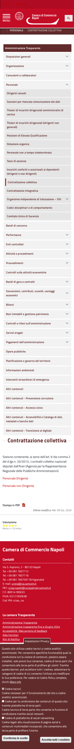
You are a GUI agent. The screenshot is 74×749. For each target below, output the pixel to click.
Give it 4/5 (12, 525)
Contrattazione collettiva (22, 182)
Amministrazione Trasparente (22, 48)
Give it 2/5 (7, 525)
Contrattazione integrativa (22, 191)
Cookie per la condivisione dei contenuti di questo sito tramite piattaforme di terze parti (34, 703)
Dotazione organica (18, 144)
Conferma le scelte (15, 738)
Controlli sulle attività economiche (26, 272)
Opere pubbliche (16, 351)
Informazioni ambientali (20, 370)
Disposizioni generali (18, 56)
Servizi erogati (14, 333)
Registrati (22, 4)
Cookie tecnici (13, 689)
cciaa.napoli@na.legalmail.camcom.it (29, 588)
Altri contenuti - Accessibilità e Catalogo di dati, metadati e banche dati (34, 419)
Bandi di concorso (16, 225)
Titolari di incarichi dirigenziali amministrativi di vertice (35, 112)
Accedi (6, 4)
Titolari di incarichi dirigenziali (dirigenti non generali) (33, 125)
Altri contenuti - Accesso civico (24, 408)
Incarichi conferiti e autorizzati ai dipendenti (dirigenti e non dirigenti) (33, 171)
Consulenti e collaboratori (21, 75)
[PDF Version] (23, 505)
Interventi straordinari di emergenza (27, 379)
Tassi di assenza (16, 161)
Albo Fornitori (11, 635)
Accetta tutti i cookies (56, 739)
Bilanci (10, 305)
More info (15, 682)
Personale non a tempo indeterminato (29, 152)
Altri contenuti (14, 389)
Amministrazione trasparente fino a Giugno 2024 (31, 627)
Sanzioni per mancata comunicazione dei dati (33, 102)
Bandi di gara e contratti (20, 282)
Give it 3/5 (9, 525)
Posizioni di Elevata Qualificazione (27, 135)
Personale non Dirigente (18, 485)
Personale (16, 30)
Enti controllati (15, 244)
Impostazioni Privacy (37, 641)
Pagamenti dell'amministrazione (25, 342)
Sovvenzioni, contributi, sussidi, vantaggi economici (30, 293)
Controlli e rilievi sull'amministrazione (28, 323)
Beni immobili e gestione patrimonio (27, 314)
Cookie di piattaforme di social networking (29, 718)
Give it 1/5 (4, 525)
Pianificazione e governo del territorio (28, 361)
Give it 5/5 (15, 525)
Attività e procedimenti (19, 254)
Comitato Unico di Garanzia (23, 216)
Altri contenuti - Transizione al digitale (28, 430)
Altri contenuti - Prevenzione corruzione (29, 398)
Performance (13, 235)
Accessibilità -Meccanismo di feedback (25, 631)
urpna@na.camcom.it (24, 584)
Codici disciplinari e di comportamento (29, 208)
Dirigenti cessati (16, 93)
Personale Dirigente (15, 478)
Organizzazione (15, 66)
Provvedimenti (14, 263)
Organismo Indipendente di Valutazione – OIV (34, 199)
